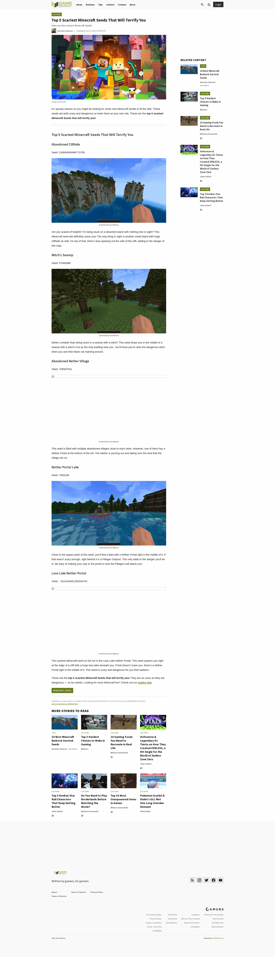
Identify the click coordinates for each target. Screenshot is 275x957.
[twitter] (206, 880)
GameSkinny (171, 922)
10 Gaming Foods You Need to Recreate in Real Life (122, 742)
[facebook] (213, 880)
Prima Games (156, 918)
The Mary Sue (217, 922)
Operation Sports (192, 922)
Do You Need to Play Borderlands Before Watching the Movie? (94, 801)
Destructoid (218, 918)
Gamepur (195, 914)
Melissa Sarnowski (119, 752)
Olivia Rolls (145, 811)
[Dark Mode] (209, 4)
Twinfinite (172, 914)
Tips (100, 4)
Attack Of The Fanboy (213, 914)
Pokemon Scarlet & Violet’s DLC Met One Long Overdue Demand (152, 801)
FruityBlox (195, 926)
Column (122, 4)
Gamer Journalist (154, 922)
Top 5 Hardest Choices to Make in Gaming (93, 740)
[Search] (202, 4)
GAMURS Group (217, 938)
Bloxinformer (217, 926)
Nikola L (85, 749)
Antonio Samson (59, 749)
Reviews (90, 4)
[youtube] (221, 880)
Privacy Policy (97, 892)
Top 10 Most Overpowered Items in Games (123, 799)
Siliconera (172, 918)
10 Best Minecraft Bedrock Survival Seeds (63, 740)
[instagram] (199, 880)
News (79, 4)
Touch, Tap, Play (154, 926)
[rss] (192, 880)
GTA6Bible (157, 930)
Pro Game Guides (154, 914)
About (54, 892)
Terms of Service (78, 892)
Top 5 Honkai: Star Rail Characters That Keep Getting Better (63, 801)
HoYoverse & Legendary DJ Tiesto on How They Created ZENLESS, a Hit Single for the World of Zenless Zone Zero (153, 748)
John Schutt (146, 764)
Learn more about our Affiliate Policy (65, 704)
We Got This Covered (190, 918)
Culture (110, 4)
